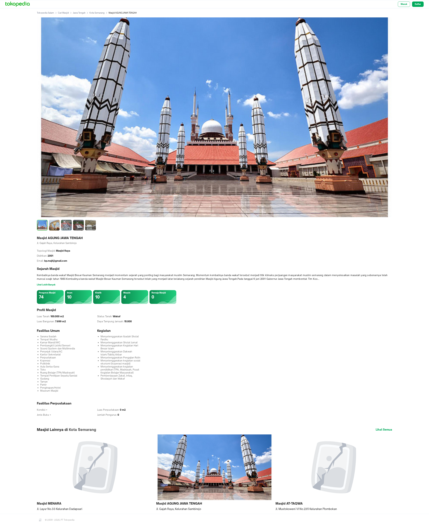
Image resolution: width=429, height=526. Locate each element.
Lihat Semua (384, 429)
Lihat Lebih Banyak (46, 284)
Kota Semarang (97, 13)
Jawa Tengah (79, 13)
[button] (95, 472)
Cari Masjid (63, 13)
